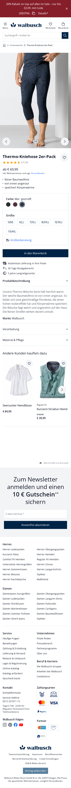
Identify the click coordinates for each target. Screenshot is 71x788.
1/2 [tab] (35, 141)
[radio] (8, 204)
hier (41, 504)
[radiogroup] (35, 202)
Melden (33, 578)
